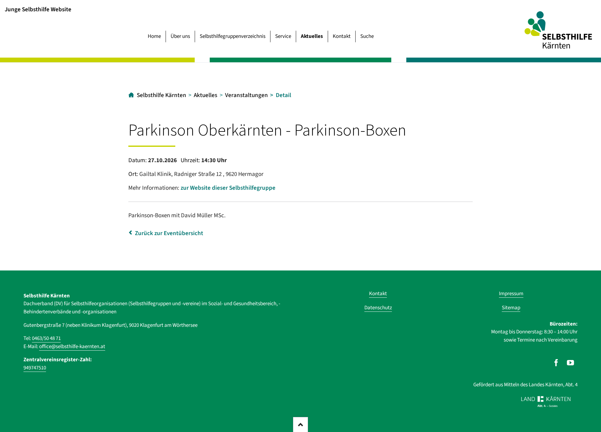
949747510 (34, 368)
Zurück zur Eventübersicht (169, 233)
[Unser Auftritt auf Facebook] (556, 363)
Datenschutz (378, 307)
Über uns (180, 36)
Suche (367, 36)
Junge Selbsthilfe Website (38, 9)
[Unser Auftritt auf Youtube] (570, 363)
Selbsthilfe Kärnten (161, 95)
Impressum (511, 293)
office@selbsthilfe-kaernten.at (72, 346)
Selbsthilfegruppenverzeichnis (232, 36)
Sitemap (511, 307)
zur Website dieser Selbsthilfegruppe (228, 188)
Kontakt (342, 36)
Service (283, 36)
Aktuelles (312, 36)
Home (154, 36)
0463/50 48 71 (46, 338)
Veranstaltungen (246, 95)
